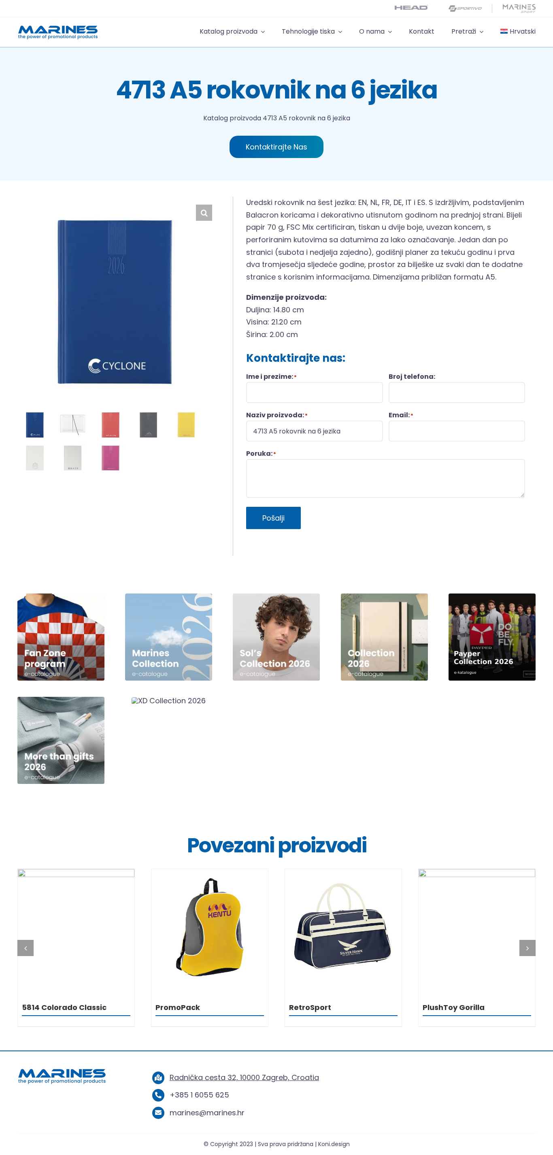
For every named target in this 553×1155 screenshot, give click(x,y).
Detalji (76, 929)
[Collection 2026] (384, 597)
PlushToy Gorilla (320, 1007)
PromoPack (44, 1007)
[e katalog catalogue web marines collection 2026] (168, 597)
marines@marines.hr (207, 1113)
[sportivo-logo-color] (465, 7)
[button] (204, 213)
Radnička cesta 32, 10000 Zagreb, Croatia (244, 1077)
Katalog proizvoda (232, 118)
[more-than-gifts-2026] (60, 700)
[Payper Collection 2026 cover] (492, 597)
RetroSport (176, 1007)
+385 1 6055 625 (199, 1095)
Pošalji (273, 518)
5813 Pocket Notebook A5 (471, 1007)
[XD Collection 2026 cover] (169, 701)
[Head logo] (411, 8)
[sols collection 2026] (276, 597)
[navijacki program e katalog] (60, 597)
